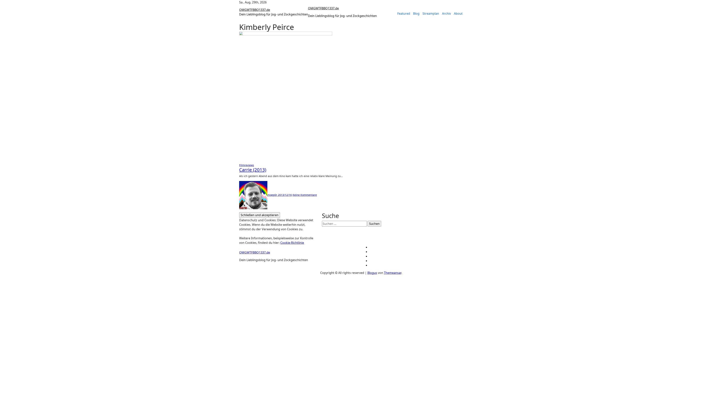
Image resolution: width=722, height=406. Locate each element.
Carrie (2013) (252, 170)
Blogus (372, 273)
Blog (416, 13)
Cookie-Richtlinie (292, 243)
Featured (403, 13)
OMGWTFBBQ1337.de (254, 10)
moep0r (272, 195)
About (458, 13)
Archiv (446, 13)
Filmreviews (246, 165)
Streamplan (430, 13)
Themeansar (392, 273)
